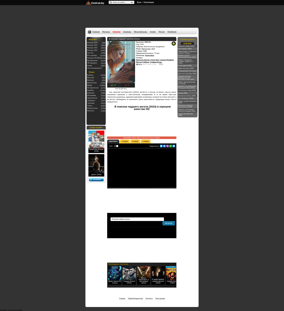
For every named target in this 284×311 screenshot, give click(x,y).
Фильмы (106, 32)
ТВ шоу (161, 32)
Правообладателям (135, 298)
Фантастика (146, 49)
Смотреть (113, 141)
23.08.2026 (187, 43)
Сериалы (127, 32)
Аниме (153, 32)
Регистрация (149, 2)
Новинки (116, 32)
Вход (139, 2)
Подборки (172, 32)
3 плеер (135, 141)
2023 (153, 49)
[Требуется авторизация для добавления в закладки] (174, 43)
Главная (96, 32)
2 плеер (124, 141)
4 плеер (145, 141)
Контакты (149, 298)
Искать (168, 223)
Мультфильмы (140, 32)
